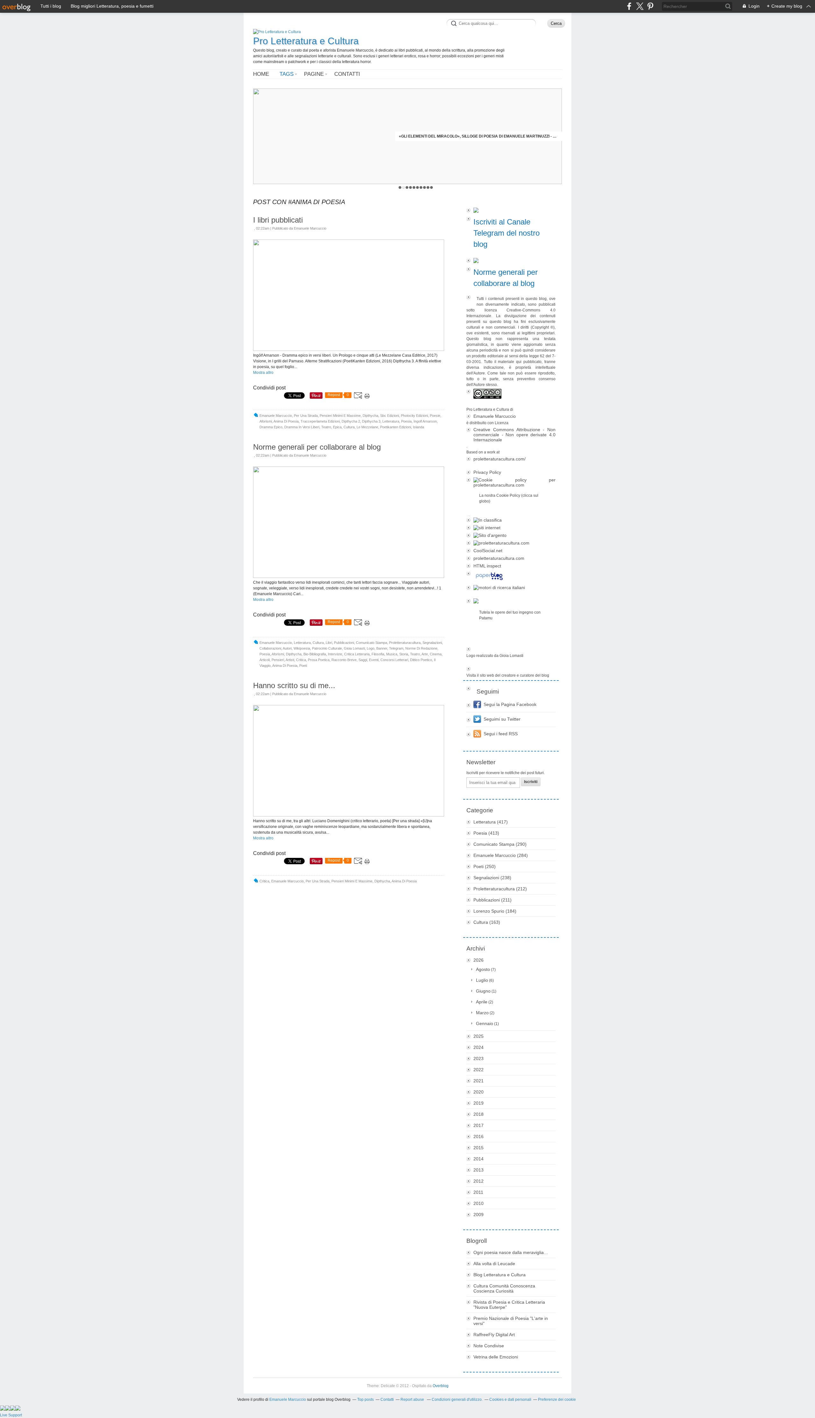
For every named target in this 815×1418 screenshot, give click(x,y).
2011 (478, 1192)
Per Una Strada (306, 415)
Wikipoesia (302, 648)
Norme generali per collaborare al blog (317, 447)
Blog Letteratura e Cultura (499, 1274)
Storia (403, 654)
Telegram (396, 648)
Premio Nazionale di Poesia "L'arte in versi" (510, 1321)
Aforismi (265, 421)
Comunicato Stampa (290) (500, 844)
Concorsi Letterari (394, 660)
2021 (478, 1080)
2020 (478, 1091)
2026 (478, 960)
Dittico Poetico (421, 660)
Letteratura (390, 421)
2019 (478, 1103)
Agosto (483, 969)
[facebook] (629, 6)
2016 (478, 1136)
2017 (478, 1125)
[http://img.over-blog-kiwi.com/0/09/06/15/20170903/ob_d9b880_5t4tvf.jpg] (348, 349)
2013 (478, 1169)
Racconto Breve (344, 660)
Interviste (335, 654)
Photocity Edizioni (414, 415)
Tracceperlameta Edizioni (320, 421)
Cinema (436, 654)
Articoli (264, 660)
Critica (301, 660)
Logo (370, 648)
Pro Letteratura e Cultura (306, 41)
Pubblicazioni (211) (492, 899)
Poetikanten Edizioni (395, 427)
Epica (337, 427)
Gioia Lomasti (354, 648)
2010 (478, 1203)
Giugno (483, 991)
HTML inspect (487, 565)
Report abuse (412, 1399)
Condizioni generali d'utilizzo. (457, 1399)
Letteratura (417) (490, 821)
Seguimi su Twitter (502, 719)
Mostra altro (263, 372)
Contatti (347, 74)
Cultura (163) (486, 922)
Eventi (374, 660)
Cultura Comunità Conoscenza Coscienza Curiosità (504, 1288)
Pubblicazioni (344, 643)
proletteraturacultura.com (498, 558)
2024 (478, 1047)
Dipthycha (370, 415)
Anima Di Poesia (286, 421)
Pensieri (278, 660)
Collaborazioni (270, 648)
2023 (478, 1058)
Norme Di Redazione (421, 648)
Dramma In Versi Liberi (301, 427)
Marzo (482, 1012)
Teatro (326, 427)
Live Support (11, 1415)
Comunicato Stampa (371, 643)
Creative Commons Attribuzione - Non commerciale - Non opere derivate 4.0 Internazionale (514, 434)
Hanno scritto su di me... (294, 685)
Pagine (314, 74)
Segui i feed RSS (501, 733)
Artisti (290, 660)
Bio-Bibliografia (314, 654)
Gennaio (484, 1023)
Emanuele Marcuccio (275, 415)
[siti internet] (511, 527)
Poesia (406, 421)
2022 (478, 1069)
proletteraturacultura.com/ (499, 458)
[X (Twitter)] (640, 6)
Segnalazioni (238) (492, 877)
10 (431, 187)
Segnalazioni (432, 643)
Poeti (303, 665)
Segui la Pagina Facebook (510, 704)
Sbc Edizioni (389, 415)
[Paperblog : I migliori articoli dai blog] (511, 577)
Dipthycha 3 (371, 421)
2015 (478, 1147)
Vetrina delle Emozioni (495, 1356)
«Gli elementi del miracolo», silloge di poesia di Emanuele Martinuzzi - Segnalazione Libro (478, 136)
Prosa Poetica (319, 660)
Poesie (435, 415)
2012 (478, 1181)
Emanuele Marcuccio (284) (500, 855)
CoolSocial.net (487, 550)
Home (261, 74)
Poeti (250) (484, 866)
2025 (478, 1036)
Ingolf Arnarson (425, 421)
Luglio (482, 980)
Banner (381, 648)
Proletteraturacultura (405, 643)
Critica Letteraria (357, 654)
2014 (478, 1158)
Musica (391, 654)
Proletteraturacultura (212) (500, 888)
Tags (287, 74)
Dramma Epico (270, 427)
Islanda (418, 427)
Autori (287, 648)
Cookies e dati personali (510, 1399)
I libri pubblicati (278, 220)
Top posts (365, 1399)
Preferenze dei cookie (557, 1399)
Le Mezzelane (367, 427)
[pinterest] (650, 6)
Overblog (441, 1386)
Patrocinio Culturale (327, 648)
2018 (478, 1114)
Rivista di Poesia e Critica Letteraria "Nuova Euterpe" (509, 1305)
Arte (425, 654)
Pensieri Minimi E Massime (340, 415)
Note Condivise (488, 1345)
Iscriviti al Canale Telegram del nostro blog (506, 232)
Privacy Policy (487, 472)
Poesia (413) (486, 833)
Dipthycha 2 (351, 421)
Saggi (362, 660)
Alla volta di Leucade (494, 1263)
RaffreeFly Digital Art (494, 1334)
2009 (478, 1214)
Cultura (349, 427)
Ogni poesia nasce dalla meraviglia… (510, 1252)
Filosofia (378, 654)
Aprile (481, 1001)
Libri (329, 643)
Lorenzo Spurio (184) (494, 911)
